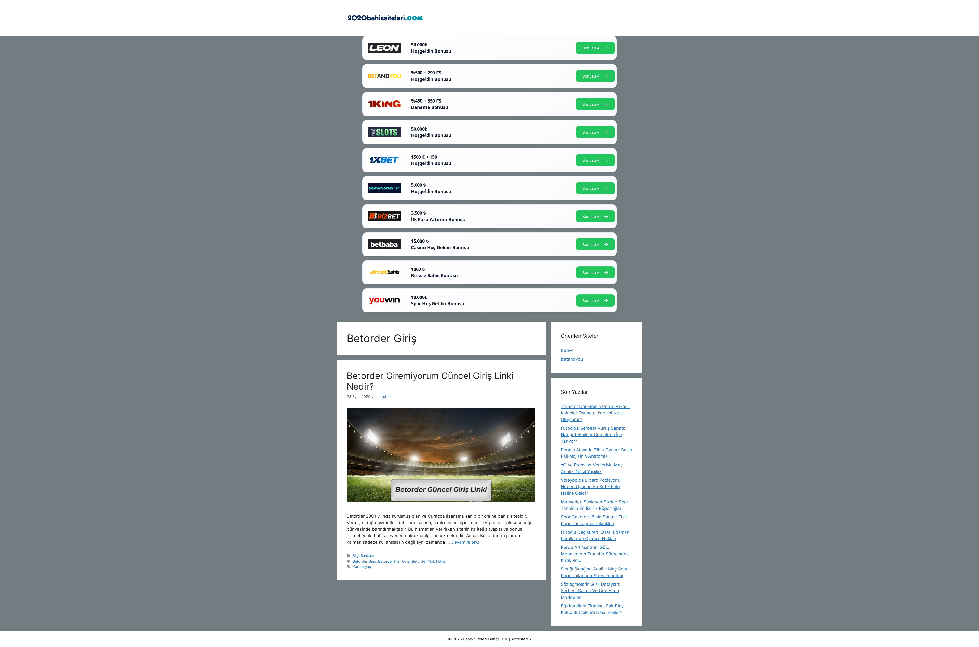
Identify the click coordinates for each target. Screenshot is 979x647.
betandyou (572, 359)
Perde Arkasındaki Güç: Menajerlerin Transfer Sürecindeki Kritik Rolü (595, 554)
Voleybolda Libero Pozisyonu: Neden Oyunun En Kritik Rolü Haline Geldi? (591, 487)
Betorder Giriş (364, 561)
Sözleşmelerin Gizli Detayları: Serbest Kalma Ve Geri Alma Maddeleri (590, 591)
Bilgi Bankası (363, 555)
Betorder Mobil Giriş (429, 561)
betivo (567, 350)
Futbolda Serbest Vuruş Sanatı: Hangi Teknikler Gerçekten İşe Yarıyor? (593, 435)
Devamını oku (465, 542)
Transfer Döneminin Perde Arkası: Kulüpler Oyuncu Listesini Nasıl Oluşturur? (595, 413)
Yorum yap (362, 566)
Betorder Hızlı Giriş (394, 561)
